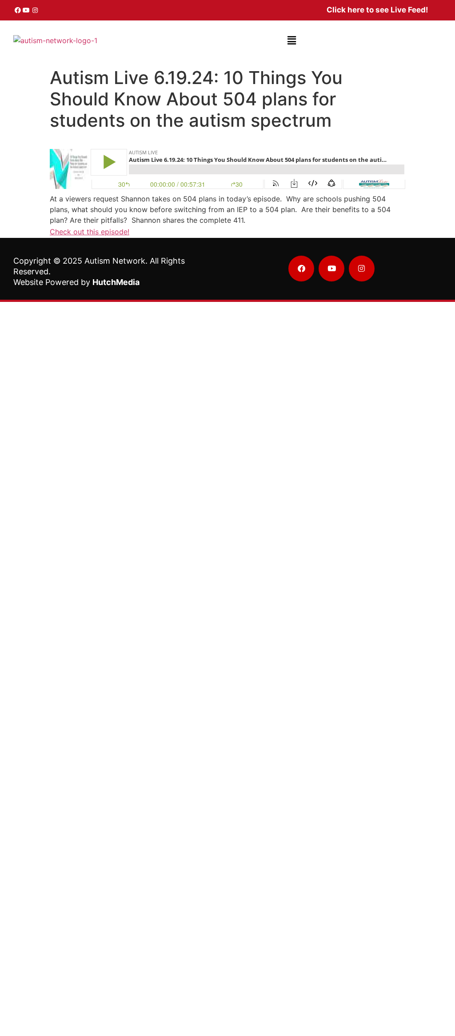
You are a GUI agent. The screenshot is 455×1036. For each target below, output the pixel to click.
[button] (291, 40)
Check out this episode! (89, 231)
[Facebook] (17, 10)
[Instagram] (35, 10)
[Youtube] (26, 10)
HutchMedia (116, 282)
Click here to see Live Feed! (377, 9)
